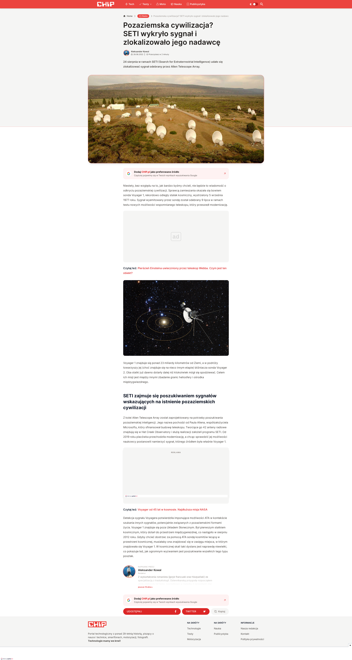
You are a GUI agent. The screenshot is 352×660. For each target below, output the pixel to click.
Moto (163, 4)
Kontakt (245, 633)
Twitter (191, 611)
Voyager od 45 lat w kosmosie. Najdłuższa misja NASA (172, 509)
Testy (145, 4)
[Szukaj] (261, 4)
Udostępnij (134, 611)
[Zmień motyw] (254, 4)
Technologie (194, 628)
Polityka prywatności (252, 639)
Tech (131, 4)
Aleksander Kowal (140, 51)
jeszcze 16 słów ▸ (145, 587)
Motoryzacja (194, 639)
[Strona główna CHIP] (105, 4)
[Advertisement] (176, 474)
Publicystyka (197, 4)
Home (130, 16)
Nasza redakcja (249, 628)
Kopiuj (221, 611)
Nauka (178, 4)
